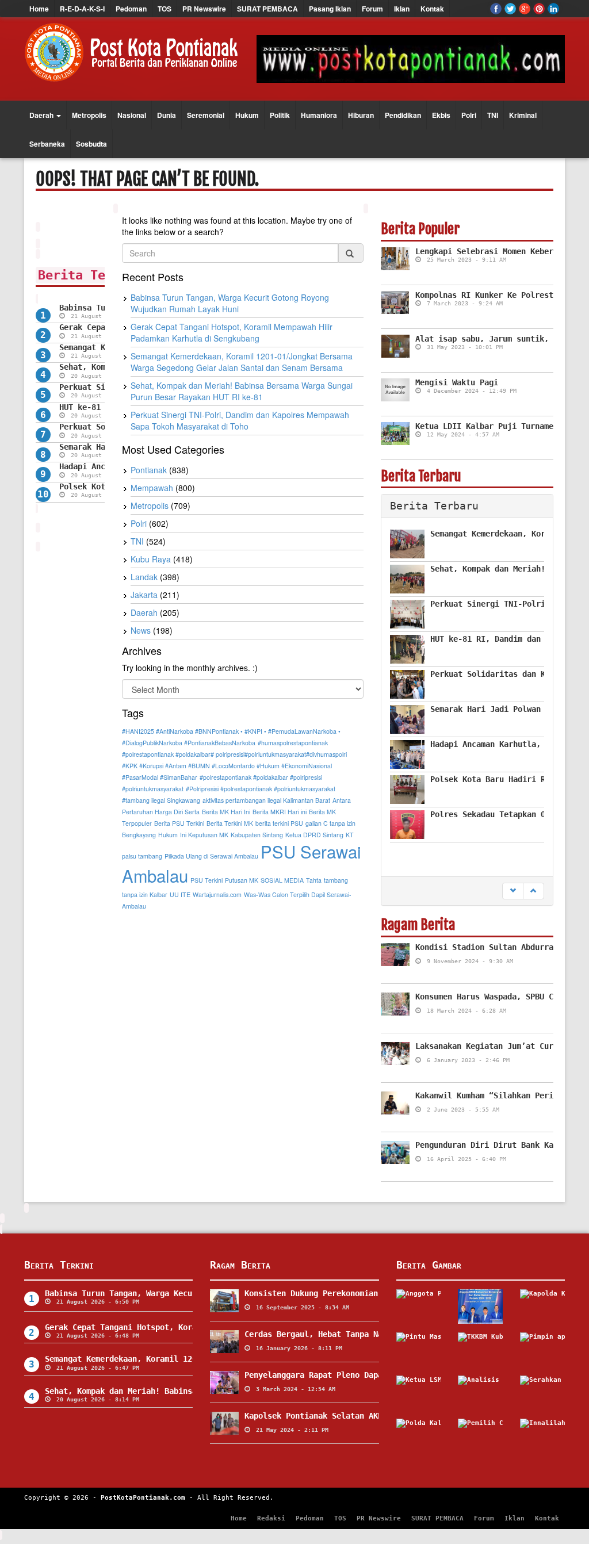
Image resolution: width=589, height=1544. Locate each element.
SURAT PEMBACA (267, 8)
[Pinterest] (539, 8)
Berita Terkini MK (229, 823)
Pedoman (131, 8)
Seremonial (205, 115)
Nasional (131, 115)
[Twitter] (510, 8)
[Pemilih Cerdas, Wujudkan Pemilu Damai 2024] (480, 1436)
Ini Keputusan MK (204, 834)
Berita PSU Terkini (179, 823)
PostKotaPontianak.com (143, 1497)
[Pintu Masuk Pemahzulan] (418, 1349)
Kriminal (523, 115)
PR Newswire (204, 8)
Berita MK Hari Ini (226, 811)
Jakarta (144, 594)
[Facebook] (496, 8)
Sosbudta (91, 144)
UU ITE (180, 894)
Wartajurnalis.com (217, 894)
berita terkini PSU (279, 823)
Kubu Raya (151, 559)
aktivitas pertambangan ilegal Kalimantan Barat (266, 800)
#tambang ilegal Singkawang (161, 800)
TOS (164, 8)
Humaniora (319, 115)
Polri (468, 115)
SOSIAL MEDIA (282, 880)
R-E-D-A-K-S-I (82, 8)
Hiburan (361, 115)
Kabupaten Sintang (257, 834)
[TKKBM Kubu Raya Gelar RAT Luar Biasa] (480, 1349)
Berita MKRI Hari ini (280, 811)
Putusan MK (241, 880)
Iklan (402, 8)
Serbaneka (47, 144)
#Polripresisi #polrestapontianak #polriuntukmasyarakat (260, 788)
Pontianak (149, 470)
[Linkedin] (553, 8)
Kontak (432, 8)
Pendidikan (403, 115)
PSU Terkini (206, 880)
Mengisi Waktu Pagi (456, 382)
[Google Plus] (524, 8)
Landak (144, 577)
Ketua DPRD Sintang (314, 834)
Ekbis (441, 115)
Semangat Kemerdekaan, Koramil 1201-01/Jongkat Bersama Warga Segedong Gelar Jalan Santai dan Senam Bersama (242, 361)
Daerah (42, 115)
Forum (372, 8)
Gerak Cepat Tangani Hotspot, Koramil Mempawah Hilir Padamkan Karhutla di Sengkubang (231, 332)
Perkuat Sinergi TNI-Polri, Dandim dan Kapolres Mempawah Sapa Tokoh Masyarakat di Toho (240, 420)
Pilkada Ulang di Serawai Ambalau (211, 856)
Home (39, 8)
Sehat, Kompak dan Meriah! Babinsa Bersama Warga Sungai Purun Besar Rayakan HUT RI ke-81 (242, 391)
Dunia (166, 115)
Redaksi (271, 1518)
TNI (492, 115)
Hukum (247, 115)
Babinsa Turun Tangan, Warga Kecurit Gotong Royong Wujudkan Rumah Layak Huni (230, 303)
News (141, 630)
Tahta (314, 880)
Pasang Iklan (330, 8)
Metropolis (89, 115)
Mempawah (152, 487)
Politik (280, 115)
